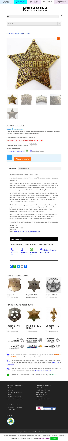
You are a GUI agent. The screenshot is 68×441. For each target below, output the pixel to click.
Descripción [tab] (12, 168)
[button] (58, 38)
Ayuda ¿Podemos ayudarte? (16, 407)
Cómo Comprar (41, 388)
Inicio (8, 33)
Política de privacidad (14, 397)
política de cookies (44, 438)
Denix (12, 33)
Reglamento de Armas (43, 399)
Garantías (40, 397)
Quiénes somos (12, 388)
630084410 (21, 151)
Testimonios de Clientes (15, 392)
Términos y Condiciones (15, 399)
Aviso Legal (18, 432)
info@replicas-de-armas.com (48, 251)
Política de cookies (44, 432)
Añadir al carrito (22, 159)
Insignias (17, 33)
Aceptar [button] (54, 438)
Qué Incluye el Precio (43, 390)
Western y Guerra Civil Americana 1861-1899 (27, 232)
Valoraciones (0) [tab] (24, 168)
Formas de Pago (42, 392)
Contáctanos (11, 409)
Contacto (10, 390)
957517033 (12, 151)
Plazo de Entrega (42, 394)
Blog (9, 394)
